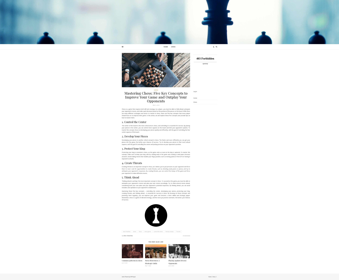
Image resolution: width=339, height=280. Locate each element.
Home (166, 47)
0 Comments (186, 236)
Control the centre (158, 231)
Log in (195, 91)
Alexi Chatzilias (126, 231)
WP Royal (132, 277)
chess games (148, 231)
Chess (173, 47)
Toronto (178, 231)
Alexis (134, 231)
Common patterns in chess (132, 261)
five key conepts (170, 231)
